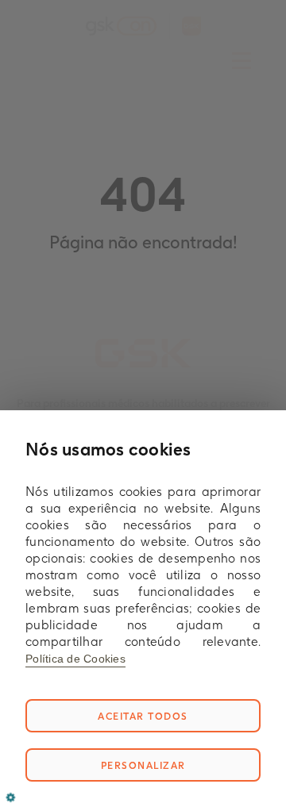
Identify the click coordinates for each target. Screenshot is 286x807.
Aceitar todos (143, 716)
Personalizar (143, 765)
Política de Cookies (75, 658)
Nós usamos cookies (108, 449)
